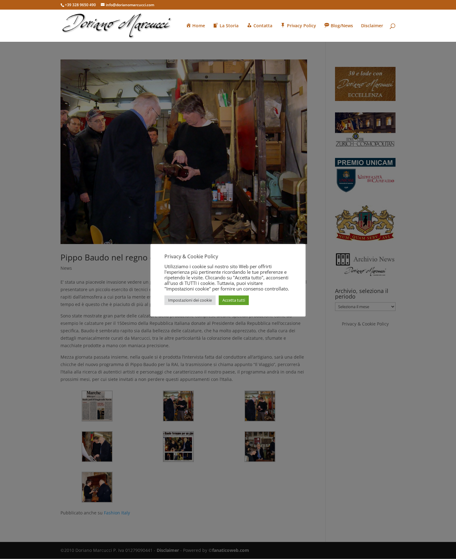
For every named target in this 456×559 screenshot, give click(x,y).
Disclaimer (372, 26)
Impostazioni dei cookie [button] (190, 300)
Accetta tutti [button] (233, 300)
